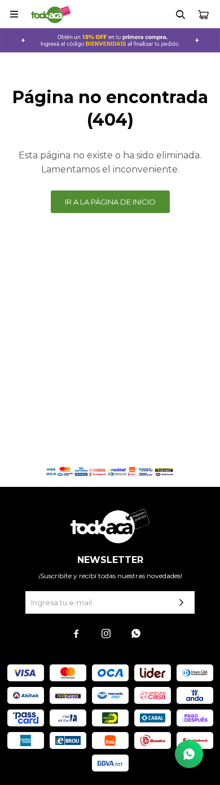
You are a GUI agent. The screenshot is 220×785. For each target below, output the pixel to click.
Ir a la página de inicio (110, 201)
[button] (180, 14)
